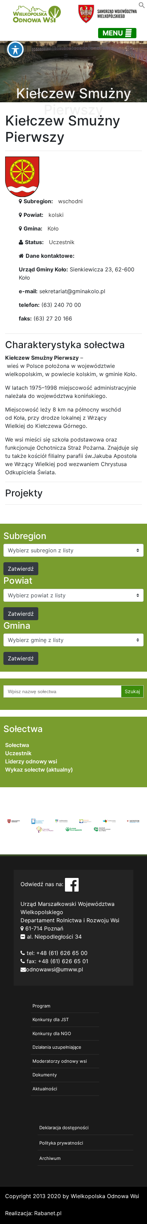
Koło (53, 228)
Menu (114, 33)
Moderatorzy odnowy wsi (59, 1061)
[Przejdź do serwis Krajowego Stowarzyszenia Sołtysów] (102, 828)
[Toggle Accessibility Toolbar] (15, 49)
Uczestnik (62, 242)
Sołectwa (17, 745)
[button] (141, 4)
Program (41, 1006)
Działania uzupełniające (56, 1047)
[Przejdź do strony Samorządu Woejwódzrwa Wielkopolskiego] (14, 820)
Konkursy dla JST (50, 1019)
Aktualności (44, 1088)
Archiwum (50, 1158)
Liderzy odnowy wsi (31, 761)
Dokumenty (44, 1074)
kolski (56, 214)
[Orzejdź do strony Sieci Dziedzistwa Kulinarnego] (37, 820)
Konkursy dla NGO (51, 1033)
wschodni (70, 201)
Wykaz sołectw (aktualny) (39, 769)
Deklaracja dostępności (64, 1127)
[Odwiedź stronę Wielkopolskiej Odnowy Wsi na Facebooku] (72, 884)
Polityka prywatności (61, 1143)
